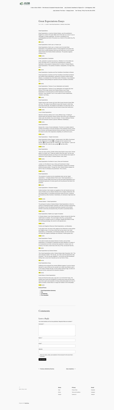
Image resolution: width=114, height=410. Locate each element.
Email (40, 343)
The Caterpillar (44, 295)
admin (47, 24)
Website (40, 349)
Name (40, 337)
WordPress (27, 403)
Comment (41, 324)
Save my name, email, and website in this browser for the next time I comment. (56, 355)
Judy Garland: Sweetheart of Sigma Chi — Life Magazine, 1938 (79, 7)
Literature (62, 24)
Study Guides (67, 24)
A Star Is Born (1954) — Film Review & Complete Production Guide (47, 7)
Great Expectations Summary (48, 290)
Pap (42, 292)
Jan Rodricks (44, 293)
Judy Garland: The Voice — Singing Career (63, 10)
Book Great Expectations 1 (55, 24)
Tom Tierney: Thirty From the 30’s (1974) (85, 10)
